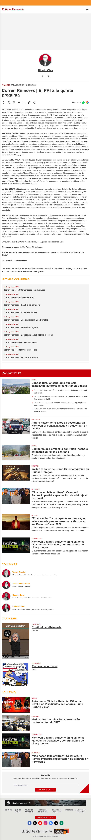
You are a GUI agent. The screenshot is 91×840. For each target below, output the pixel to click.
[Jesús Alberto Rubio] (6, 584)
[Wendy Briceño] (6, 573)
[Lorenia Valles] (6, 607)
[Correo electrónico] (24, 102)
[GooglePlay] (61, 823)
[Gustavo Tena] (6, 596)
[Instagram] (45, 823)
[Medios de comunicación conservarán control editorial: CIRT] (16, 723)
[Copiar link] (29, 102)
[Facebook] (42, 76)
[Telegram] (18, 102)
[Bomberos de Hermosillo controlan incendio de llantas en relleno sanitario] (16, 453)
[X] (48, 76)
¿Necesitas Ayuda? (45, 817)
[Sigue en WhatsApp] (83, 102)
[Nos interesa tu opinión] (45, 803)
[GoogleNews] (51, 823)
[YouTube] (40, 823)
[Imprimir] (34, 102)
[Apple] (56, 823)
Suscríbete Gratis (45, 790)
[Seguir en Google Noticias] (87, 102)
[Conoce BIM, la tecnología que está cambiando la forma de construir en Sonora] (16, 396)
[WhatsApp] (14, 102)
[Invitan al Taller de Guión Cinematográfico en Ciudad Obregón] (16, 475)
